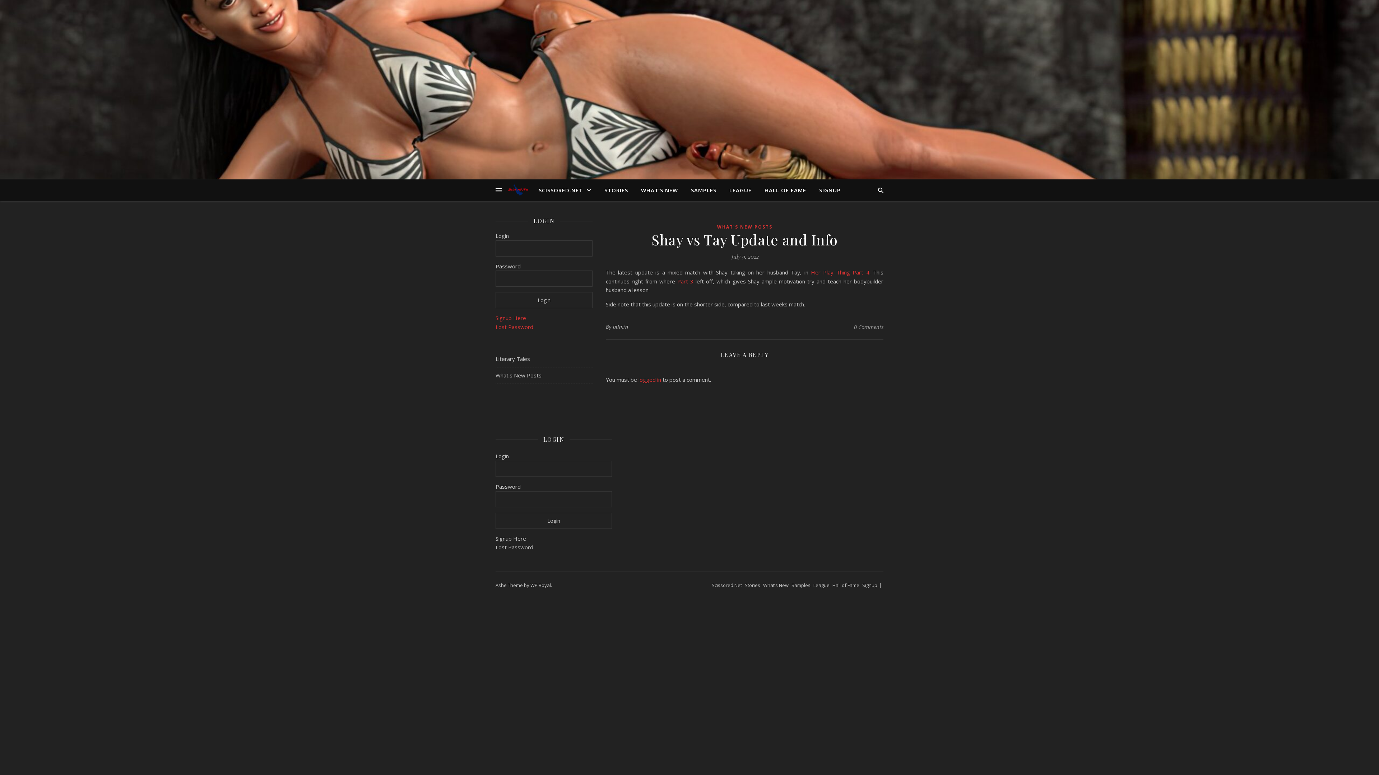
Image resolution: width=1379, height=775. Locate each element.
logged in (650, 379)
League (740, 190)
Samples (703, 190)
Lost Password (514, 326)
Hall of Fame (785, 190)
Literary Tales (513, 358)
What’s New (659, 190)
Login (502, 235)
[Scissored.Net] (518, 190)
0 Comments (868, 326)
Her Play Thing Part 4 (840, 272)
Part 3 (685, 281)
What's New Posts (519, 375)
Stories (616, 190)
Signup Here (511, 317)
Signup (830, 190)
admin (620, 326)
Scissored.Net (561, 190)
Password (508, 266)
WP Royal (540, 585)
